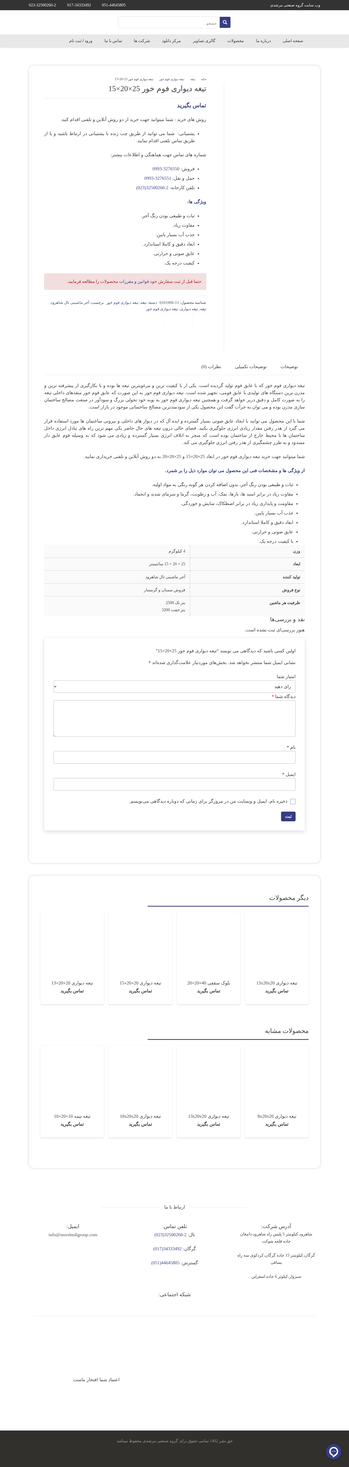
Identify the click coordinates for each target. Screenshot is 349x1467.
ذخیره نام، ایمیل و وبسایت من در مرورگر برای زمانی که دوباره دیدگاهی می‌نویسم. (208, 801)
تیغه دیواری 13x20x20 (276, 982)
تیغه (192, 79)
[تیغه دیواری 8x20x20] (277, 1049)
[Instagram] (189, 1305)
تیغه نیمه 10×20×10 (72, 1116)
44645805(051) (165, 1262)
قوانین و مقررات (134, 281)
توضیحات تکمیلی (251, 366)
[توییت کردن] (185, 319)
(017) (158, 1248)
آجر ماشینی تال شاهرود (70, 302)
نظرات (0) (211, 366)
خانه (203, 79)
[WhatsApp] (160, 1305)
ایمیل (289, 774)
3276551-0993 (157, 178)
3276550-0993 (166, 168)
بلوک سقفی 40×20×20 (208, 982)
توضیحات (289, 366)
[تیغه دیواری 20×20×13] (72, 915)
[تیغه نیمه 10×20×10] (72, 1049)
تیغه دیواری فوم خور (171, 79)
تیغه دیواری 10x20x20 (140, 1116)
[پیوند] (303, 22)
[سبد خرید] (36, 40)
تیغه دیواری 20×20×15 (140, 982)
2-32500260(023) (152, 187)
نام (291, 747)
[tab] (289, 366)
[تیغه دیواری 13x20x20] (277, 915)
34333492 (172, 1248)
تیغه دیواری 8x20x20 (277, 1116)
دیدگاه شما (284, 696)
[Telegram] (174, 1305)
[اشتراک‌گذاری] (199, 319)
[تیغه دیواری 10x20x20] (140, 1049)
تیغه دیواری (189, 309)
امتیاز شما (286, 676)
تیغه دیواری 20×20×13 (72, 982)
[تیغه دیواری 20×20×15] (140, 915)
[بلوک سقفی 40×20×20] (208, 915)
